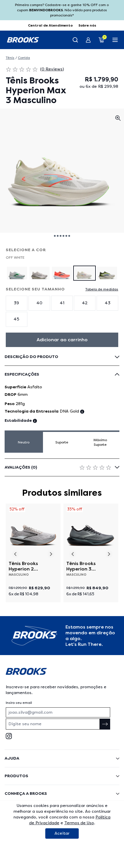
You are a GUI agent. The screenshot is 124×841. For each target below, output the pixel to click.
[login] (88, 40)
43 (107, 303)
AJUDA (12, 758)
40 (39, 303)
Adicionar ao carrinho (62, 339)
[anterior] (15, 554)
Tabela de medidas (101, 289)
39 (16, 303)
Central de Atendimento (50, 25)
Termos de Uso (79, 823)
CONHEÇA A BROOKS (26, 793)
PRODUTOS (16, 775)
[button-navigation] (55, 236)
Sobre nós (87, 25)
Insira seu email (19, 703)
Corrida (24, 58)
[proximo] (51, 554)
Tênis (10, 58)
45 (16, 319)
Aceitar (62, 833)
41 (62, 303)
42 (84, 303)
